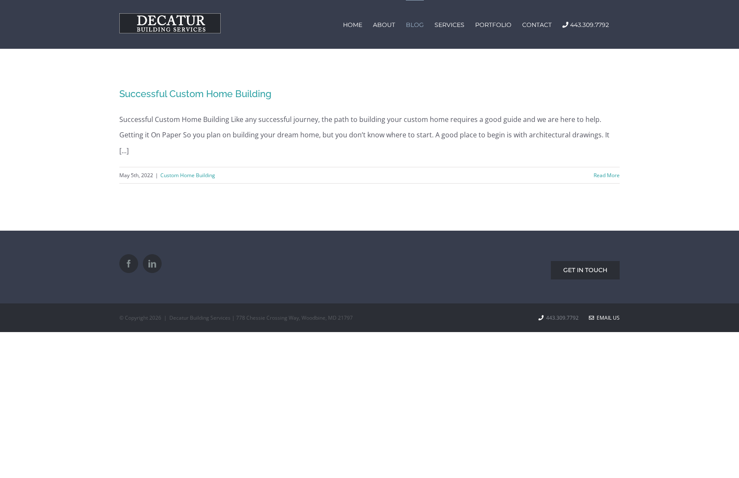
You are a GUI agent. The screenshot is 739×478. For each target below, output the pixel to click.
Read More (607, 175)
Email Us (607, 317)
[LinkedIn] (152, 263)
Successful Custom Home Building (195, 93)
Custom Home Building (187, 175)
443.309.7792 (563, 317)
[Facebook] (128, 263)
